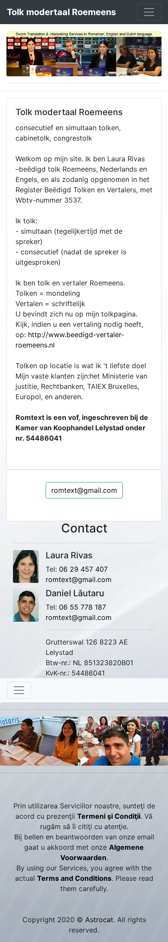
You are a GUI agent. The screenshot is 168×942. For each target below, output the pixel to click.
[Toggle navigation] (149, 12)
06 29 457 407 (83, 569)
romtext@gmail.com (84, 490)
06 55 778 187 (82, 607)
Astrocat (99, 919)
